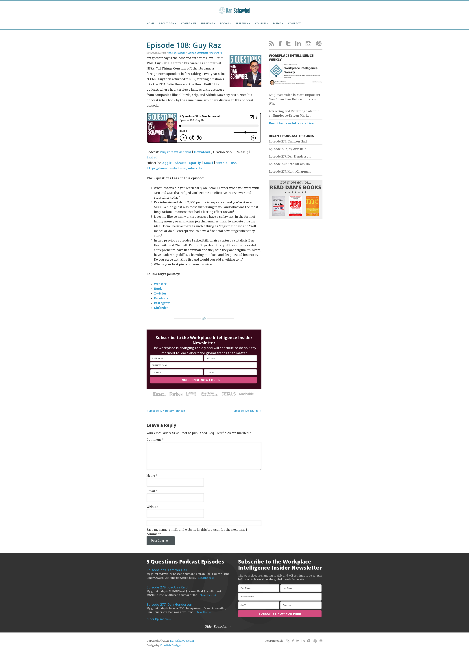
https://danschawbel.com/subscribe (174, 168)
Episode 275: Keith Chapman (290, 171)
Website (160, 284)
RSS (234, 163)
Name (152, 475)
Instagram (162, 303)
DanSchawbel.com (182, 640)
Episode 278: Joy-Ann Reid (287, 149)
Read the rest (206, 578)
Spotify (195, 163)
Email (208, 163)
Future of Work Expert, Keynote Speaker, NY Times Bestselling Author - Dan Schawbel (234, 12)
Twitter (160, 293)
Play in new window (175, 152)
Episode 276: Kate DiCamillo (289, 164)
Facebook (161, 298)
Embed (152, 157)
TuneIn (222, 163)
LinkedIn (161, 308)
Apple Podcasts (174, 163)
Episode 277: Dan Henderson (290, 156)
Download (202, 152)
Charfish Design (170, 645)
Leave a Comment (198, 52)
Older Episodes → (159, 619)
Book (158, 288)
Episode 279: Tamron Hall (288, 141)
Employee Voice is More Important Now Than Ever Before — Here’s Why (294, 99)
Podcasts (216, 52)
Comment (155, 439)
